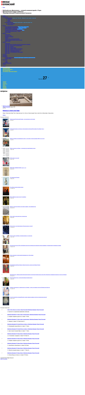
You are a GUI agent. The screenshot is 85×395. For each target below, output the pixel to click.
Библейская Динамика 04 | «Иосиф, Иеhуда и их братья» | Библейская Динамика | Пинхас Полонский (25, 324)
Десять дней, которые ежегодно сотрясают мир (18, 216)
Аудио (4, 42)
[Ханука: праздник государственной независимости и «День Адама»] (6, 263)
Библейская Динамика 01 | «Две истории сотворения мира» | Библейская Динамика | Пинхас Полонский (26, 314)
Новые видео (7, 34)
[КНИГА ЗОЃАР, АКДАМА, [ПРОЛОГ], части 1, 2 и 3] (6, 175)
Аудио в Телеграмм (11, 23)
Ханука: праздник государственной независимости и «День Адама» (21, 255)
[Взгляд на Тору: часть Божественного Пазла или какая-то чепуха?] (6, 233)
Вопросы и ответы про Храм (11, 110)
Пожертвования (7, 63)
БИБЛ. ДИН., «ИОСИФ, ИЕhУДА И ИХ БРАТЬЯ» (14, 48)
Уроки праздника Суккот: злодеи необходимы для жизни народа (21, 277)
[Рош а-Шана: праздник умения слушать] (6, 195)
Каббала (6, 37)
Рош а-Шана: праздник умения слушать (16, 187)
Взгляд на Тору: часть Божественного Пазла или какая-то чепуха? (21, 226)
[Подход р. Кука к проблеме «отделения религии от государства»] (6, 243)
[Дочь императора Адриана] (6, 185)
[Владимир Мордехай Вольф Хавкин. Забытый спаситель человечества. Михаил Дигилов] (6, 272)
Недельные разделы (18, 22)
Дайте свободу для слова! (14, 158)
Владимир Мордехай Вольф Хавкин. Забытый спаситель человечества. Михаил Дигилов (25, 264)
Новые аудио (7, 43)
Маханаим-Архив (6, 68)
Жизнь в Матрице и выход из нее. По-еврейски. (18, 196)
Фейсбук (9, 21)
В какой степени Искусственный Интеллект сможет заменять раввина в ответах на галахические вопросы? (28, 297)
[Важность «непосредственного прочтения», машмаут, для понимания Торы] (6, 214)
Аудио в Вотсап (10, 24)
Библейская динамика (9, 36)
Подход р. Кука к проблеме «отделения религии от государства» (21, 235)
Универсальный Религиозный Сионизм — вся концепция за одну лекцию (22, 119)
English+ (5, 59)
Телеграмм (9, 19)
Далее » (4, 115)
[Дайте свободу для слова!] (6, 165)
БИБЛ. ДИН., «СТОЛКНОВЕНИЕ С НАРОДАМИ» (14, 52)
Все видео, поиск (8, 35)
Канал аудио (7, 53)
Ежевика (5, 56)
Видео (4, 33)
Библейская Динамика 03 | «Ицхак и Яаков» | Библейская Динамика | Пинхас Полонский (23, 333)
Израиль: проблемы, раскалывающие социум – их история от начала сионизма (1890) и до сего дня (27, 138)
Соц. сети (5, 16)
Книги (4, 25)
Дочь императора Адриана (14, 177)
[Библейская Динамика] (8, 5)
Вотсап (8, 20)
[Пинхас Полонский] (21, 13)
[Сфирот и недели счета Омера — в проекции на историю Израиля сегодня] (6, 156)
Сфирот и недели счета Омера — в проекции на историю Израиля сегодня (22, 148)
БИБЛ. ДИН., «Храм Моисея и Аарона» (12, 51)
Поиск (4, 64)
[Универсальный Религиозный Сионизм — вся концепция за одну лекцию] (6, 127)
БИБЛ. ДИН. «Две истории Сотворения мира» (13, 45)
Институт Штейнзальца (7, 69)
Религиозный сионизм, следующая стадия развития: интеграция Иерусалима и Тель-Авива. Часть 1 (27, 128)
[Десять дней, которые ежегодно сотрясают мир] (6, 224)
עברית (6, 60)
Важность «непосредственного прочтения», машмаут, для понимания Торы (23, 206)
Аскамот (5, 55)
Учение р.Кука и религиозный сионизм (12, 38)
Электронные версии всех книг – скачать (13, 31)
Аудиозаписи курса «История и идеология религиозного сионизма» (17, 44)
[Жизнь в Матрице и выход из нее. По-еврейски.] (6, 204)
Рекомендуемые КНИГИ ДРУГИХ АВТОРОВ (14, 30)
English (6, 62)
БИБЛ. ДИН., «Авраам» (9, 46)
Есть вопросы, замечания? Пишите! (10, 71)
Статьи (4, 54)
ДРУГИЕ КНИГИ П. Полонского (13, 29)
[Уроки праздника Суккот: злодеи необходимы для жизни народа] (6, 285)
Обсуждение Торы (20, 18)
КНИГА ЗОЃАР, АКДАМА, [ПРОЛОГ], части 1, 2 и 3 (18, 167)
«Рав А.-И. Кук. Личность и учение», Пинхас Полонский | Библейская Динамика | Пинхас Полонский (25, 309)
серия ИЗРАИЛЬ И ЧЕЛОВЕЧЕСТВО (15, 27)
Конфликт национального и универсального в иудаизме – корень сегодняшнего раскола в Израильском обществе (30, 287)
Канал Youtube (7, 41)
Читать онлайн (7, 32)
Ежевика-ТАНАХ (8, 58)
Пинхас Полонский (6, 107)
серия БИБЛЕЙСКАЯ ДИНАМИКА (17, 26)
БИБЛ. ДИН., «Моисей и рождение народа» (13, 49)
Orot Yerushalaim (6, 70)
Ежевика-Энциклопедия (20, 57)
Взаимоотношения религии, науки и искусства (13, 40)
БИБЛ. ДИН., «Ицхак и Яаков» (10, 47)
